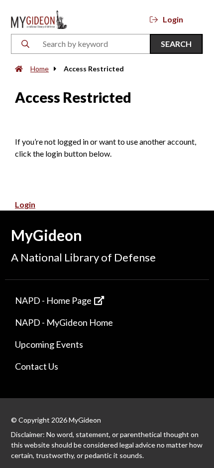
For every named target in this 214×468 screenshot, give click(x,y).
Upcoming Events (49, 344)
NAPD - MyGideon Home (64, 322)
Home (39, 68)
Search (176, 43)
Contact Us (36, 366)
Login (173, 19)
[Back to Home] (39, 18)
